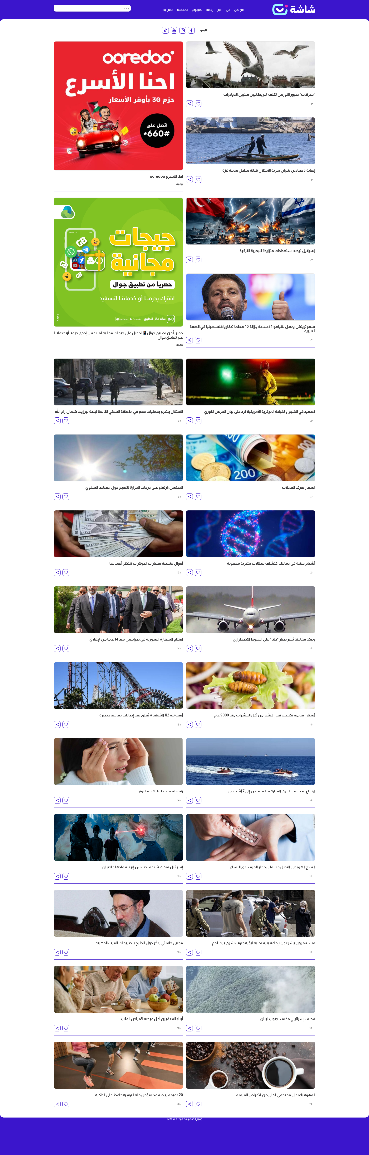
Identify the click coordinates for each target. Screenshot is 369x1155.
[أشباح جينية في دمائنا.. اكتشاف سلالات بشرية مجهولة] (250, 533)
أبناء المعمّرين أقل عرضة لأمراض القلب (152, 1019)
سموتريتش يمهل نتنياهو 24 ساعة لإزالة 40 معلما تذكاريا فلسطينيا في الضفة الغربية (252, 328)
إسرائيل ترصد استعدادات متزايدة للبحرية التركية (277, 250)
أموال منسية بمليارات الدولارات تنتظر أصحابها (146, 563)
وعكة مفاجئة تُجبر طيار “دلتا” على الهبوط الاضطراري (274, 639)
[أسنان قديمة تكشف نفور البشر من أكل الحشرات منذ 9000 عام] (250, 685)
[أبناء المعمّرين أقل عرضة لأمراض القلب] (118, 989)
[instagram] (182, 30)
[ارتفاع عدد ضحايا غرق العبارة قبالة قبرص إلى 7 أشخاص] (250, 761)
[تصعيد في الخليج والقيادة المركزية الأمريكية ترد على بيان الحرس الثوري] (250, 381)
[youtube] (174, 30)
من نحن (239, 9)
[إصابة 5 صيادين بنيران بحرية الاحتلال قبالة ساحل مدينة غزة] (250, 140)
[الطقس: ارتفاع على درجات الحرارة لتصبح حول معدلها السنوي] (118, 457)
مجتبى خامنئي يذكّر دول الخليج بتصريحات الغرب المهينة (139, 943)
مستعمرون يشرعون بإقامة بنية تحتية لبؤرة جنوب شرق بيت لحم (263, 943)
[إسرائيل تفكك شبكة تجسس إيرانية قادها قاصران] (118, 837)
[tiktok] (165, 30)
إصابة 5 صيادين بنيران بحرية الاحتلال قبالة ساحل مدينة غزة (268, 170)
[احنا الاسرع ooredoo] (118, 105)
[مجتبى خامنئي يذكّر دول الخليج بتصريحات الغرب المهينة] (118, 913)
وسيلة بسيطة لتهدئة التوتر (160, 791)
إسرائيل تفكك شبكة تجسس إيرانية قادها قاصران (142, 867)
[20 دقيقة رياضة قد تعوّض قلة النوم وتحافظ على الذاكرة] (118, 1065)
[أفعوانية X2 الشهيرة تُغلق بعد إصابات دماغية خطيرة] (118, 685)
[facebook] (191, 30)
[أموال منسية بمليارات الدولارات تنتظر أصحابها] (118, 533)
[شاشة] (293, 9)
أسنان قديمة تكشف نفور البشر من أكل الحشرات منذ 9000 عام (264, 715)
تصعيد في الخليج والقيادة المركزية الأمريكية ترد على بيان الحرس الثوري (259, 411)
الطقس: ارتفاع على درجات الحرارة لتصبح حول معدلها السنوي (134, 487)
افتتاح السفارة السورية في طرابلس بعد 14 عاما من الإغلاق (136, 639)
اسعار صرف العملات (298, 487)
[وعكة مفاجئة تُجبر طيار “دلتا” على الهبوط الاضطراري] (250, 609)
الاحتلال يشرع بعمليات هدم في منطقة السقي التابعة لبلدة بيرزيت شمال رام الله (119, 411)
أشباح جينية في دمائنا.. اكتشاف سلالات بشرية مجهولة (271, 563)
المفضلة (182, 9)
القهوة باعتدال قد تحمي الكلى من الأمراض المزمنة (275, 1095)
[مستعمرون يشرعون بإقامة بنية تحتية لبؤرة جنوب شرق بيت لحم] (250, 913)
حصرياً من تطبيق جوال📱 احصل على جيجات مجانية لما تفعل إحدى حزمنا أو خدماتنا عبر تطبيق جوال (118, 335)
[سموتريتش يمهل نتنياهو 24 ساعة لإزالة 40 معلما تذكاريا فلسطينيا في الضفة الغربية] (250, 297)
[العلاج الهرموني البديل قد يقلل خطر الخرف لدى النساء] (250, 837)
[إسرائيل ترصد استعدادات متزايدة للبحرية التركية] (250, 221)
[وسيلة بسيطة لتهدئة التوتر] (118, 761)
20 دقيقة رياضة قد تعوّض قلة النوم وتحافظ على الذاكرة (139, 1095)
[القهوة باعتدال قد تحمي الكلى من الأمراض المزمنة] (250, 1065)
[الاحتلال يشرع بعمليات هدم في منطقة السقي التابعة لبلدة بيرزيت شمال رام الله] (118, 381)
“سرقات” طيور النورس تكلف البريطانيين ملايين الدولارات (269, 94)
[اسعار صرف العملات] (250, 457)
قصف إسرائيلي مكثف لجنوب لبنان (287, 1019)
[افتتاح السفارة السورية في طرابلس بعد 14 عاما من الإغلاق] (118, 609)
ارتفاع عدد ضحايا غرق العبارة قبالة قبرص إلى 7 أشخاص (271, 791)
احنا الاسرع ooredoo (166, 176)
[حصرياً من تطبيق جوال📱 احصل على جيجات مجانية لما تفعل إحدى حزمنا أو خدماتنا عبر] (118, 262)
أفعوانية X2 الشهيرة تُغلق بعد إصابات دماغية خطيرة (141, 715)
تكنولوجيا (197, 9)
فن (228, 9)
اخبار (219, 9)
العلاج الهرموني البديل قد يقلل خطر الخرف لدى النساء (272, 867)
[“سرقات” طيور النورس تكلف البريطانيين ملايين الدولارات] (250, 64)
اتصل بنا (168, 9)
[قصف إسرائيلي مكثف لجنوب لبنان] (250, 989)
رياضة (209, 9)
